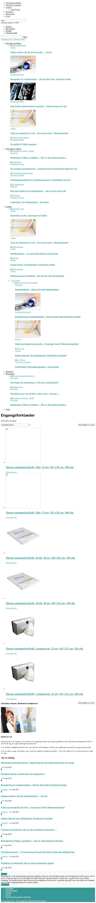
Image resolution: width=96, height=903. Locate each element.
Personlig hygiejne (13, 5)
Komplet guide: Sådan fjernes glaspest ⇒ (23, 774)
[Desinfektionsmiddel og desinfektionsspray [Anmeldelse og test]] (21, 173)
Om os (8, 895)
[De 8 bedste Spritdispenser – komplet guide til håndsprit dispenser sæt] (16, 162)
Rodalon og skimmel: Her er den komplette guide (27, 863)
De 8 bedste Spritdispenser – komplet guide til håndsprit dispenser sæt (43, 168)
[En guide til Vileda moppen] (19, 138)
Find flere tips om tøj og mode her (18, 897)
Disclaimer (10, 889)
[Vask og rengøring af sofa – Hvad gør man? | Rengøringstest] (23, 126)
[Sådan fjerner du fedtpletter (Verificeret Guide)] (14, 258)
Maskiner (9, 12)
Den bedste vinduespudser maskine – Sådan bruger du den (38, 106)
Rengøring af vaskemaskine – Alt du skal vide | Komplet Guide (40, 79)
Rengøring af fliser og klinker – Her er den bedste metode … (33, 841)
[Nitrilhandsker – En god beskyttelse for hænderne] (16, 247)
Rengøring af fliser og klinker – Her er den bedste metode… (38, 157)
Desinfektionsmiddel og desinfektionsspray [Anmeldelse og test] (40, 180)
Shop (8, 16)
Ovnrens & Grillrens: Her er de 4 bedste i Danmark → (29, 829)
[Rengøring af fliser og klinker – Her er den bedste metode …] (22, 151)
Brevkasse (10, 14)
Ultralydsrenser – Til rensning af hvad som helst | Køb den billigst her (38, 852)
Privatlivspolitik (11, 891)
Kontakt (9, 31)
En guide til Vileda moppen (23, 144)
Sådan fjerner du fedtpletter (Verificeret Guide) (32, 264)
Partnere (9, 27)
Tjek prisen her (11, 472)
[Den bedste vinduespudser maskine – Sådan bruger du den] (23, 100)
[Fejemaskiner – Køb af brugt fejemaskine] (26, 283)
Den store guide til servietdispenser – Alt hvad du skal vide (38, 191)
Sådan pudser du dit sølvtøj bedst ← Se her (31, 52)
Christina (4, 789)
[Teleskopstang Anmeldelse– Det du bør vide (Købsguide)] (16, 269)
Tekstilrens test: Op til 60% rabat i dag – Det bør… (34, 393)
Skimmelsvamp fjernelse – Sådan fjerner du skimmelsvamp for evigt (37, 762)
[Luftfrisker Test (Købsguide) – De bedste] (15, 196)
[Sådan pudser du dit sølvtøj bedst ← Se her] (18, 46)
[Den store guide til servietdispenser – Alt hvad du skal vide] (17, 184)
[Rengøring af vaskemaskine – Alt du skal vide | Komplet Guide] (23, 72)
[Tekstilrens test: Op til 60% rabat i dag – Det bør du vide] (16, 387)
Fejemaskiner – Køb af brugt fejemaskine (37, 289)
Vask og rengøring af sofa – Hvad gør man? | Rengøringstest (39, 133)
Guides (9, 7)
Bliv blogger (10, 29)
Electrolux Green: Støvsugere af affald (28, 215)
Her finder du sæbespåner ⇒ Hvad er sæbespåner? (34, 382)
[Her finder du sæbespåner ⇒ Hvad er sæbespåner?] (22, 376)
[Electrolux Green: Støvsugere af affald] (17, 209)
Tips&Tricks (15, 10)
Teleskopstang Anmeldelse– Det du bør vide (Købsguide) (37, 276)
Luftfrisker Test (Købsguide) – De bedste (29, 202)
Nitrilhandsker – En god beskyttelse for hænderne (34, 253)
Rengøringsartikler (13, 3)
